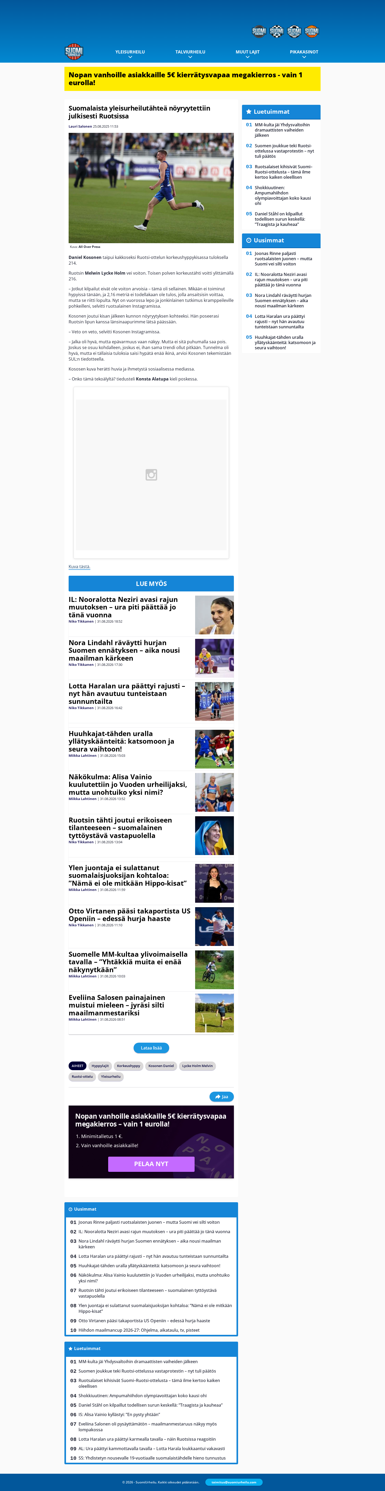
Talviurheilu (190, 52)
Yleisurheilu (130, 52)
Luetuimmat (87, 1348)
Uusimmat (85, 1209)
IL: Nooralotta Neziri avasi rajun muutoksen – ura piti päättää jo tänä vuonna (123, 607)
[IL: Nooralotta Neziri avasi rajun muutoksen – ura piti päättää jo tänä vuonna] (214, 615)
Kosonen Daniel (161, 1065)
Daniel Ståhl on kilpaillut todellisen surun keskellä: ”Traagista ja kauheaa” (151, 1405)
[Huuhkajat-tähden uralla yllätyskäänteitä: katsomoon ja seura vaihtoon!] (214, 749)
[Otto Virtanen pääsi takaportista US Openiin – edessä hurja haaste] (214, 926)
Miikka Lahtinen (83, 755)
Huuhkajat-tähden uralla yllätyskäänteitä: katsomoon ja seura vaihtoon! (121, 741)
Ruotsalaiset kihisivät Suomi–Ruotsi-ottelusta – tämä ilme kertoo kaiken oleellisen (149, 1383)
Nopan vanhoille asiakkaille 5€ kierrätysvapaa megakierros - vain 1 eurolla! (185, 78)
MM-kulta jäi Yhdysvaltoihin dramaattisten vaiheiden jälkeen (138, 1361)
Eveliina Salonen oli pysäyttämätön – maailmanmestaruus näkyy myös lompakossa (148, 1427)
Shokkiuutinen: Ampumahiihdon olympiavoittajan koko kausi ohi (143, 1396)
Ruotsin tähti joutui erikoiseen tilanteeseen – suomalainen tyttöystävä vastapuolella (120, 827)
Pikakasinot (304, 52)
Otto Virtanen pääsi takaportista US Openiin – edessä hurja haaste (129, 914)
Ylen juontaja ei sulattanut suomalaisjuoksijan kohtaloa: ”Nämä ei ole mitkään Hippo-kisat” (128, 875)
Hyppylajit (100, 1065)
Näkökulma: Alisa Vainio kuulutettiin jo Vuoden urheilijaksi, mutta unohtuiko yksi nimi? (128, 784)
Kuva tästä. (79, 566)
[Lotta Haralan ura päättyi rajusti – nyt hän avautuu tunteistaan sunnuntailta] (214, 701)
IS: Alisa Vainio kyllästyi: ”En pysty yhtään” (119, 1414)
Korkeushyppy (128, 1065)
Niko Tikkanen (81, 621)
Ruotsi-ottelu (82, 1076)
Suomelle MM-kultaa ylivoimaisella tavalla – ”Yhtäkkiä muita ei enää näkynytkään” (128, 962)
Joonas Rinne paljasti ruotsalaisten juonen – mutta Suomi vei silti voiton (149, 1222)
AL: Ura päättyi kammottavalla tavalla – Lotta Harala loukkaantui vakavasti (152, 1448)
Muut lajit (248, 52)
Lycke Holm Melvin (197, 1065)
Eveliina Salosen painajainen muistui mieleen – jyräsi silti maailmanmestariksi (117, 1005)
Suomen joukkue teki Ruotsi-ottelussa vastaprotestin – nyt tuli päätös (147, 1371)
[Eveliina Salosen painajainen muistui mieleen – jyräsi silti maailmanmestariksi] (214, 1013)
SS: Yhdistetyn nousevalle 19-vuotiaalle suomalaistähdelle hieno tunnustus (152, 1458)
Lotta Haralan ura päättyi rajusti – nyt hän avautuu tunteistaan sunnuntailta (127, 693)
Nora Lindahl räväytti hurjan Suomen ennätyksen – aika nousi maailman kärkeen (124, 650)
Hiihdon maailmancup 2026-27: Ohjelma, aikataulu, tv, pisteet (139, 1330)
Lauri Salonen (80, 126)
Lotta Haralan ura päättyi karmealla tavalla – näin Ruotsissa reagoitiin (147, 1439)
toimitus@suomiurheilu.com (234, 1482)
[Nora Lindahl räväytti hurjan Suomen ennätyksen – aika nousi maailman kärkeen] (214, 658)
